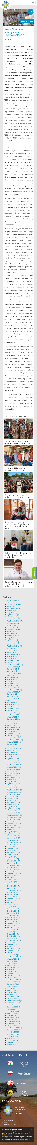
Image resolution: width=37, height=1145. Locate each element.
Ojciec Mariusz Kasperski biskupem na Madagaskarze (17, 496)
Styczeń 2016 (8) (13, 859)
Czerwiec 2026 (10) (14, 604)
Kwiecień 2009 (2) (13, 1011)
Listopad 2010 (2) (13, 978)
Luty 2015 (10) (12, 882)
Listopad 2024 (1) (13, 644)
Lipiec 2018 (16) (12, 796)
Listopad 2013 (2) (13, 913)
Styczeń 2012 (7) (13, 951)
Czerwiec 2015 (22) (14, 873)
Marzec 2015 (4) (13, 880)
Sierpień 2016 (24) (13, 844)
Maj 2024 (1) (11, 652)
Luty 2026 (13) (12, 613)
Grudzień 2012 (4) (13, 936)
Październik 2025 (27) (15, 621)
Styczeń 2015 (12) (13, 884)
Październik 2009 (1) (14, 1001)
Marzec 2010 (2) (13, 990)
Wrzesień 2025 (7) (13, 623)
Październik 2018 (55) (14, 790)
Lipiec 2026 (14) (12, 602)
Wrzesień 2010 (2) (13, 982)
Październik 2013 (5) (14, 915)
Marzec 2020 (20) (13, 754)
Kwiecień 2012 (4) (13, 949)
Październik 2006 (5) (14, 1028)
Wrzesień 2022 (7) (13, 692)
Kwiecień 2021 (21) (13, 727)
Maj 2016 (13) (11, 850)
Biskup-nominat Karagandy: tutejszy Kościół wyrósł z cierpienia (17, 555)
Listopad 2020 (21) (13, 738)
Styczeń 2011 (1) (12, 974)
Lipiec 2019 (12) (12, 771)
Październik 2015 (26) (14, 865)
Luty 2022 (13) (12, 706)
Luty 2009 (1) (11, 1015)
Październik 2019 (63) (14, 765)
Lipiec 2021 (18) (12, 721)
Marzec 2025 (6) (13, 635)
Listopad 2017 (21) (13, 813)
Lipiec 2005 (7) (12, 1040)
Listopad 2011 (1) (13, 955)
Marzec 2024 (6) (13, 656)
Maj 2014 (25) (12, 901)
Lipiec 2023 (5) (12, 671)
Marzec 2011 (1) (12, 969)
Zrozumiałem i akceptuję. (24, 1139)
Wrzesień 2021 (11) (13, 717)
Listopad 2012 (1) (13, 938)
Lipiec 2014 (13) (12, 896)
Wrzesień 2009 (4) (13, 1003)
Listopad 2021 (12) (13, 713)
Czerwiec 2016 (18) (14, 848)
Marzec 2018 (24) (13, 804)
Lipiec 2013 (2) (12, 921)
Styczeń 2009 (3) (13, 1017)
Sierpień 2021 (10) (13, 719)
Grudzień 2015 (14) (13, 861)
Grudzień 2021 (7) (13, 711)
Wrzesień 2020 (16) (14, 742)
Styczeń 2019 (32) (13, 784)
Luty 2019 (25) (12, 782)
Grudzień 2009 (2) (13, 996)
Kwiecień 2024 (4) (13, 654)
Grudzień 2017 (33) (14, 811)
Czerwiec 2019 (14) (14, 773)
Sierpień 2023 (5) (13, 669)
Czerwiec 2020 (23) (14, 748)
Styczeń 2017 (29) (13, 834)
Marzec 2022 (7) (13, 704)
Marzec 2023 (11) (13, 679)
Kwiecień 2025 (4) (13, 633)
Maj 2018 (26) (12, 800)
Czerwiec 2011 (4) (13, 963)
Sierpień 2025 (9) (13, 625)
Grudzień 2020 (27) (14, 736)
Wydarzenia (8, 39)
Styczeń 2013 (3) (13, 934)
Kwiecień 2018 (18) (13, 802)
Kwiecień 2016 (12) (13, 852)
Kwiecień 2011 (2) (13, 967)
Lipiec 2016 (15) (12, 846)
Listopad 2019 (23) (13, 763)
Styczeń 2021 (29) (13, 734)
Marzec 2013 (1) (12, 930)
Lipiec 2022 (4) (12, 696)
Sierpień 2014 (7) (13, 894)
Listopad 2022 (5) (13, 688)
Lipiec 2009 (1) (12, 1005)
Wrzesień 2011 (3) (13, 959)
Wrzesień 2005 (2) (13, 1038)
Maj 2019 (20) (12, 775)
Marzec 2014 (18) (13, 905)
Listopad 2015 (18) (13, 863)
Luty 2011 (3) (11, 971)
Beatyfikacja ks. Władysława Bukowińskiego (14, 32)
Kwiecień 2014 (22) (14, 903)
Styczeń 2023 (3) (13, 684)
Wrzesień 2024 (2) (13, 648)
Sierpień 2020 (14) (13, 744)
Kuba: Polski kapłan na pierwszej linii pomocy (14, 469)
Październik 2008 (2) (14, 1021)
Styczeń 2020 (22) (13, 759)
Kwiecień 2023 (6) (13, 677)
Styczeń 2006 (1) (13, 1034)
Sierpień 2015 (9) (13, 869)
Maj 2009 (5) (11, 1009)
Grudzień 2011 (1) (13, 953)
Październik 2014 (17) (14, 890)
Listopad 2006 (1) (13, 1026)
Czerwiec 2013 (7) (13, 923)
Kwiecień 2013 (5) (13, 928)
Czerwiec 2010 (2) (13, 986)
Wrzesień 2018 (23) (14, 792)
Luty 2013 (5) (11, 932)
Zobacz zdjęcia (27, 21)
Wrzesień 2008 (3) (13, 1024)
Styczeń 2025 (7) (13, 640)
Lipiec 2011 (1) (12, 961)
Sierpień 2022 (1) (13, 694)
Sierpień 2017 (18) (13, 819)
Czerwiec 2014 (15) (14, 898)
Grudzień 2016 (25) (14, 836)
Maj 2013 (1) (11, 926)
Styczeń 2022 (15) (13, 709)
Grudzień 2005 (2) (13, 1036)
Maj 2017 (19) (11, 825)
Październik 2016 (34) (14, 840)
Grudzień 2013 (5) (13, 911)
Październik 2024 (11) (14, 646)
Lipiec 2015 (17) (12, 871)
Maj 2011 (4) (11, 965)
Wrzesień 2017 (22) (14, 817)
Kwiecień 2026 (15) (14, 608)
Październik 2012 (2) (14, 940)
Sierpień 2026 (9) (13, 600)
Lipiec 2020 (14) (12, 746)
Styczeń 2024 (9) (13, 661)
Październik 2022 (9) (14, 690)
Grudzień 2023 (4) (13, 663)
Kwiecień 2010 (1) (13, 988)
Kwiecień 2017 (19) (13, 827)
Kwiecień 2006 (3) (13, 1032)
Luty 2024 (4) (12, 658)
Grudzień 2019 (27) (14, 761)
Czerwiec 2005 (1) (13, 1042)
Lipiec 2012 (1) (12, 942)
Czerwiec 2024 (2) (13, 650)
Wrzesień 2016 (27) (14, 842)
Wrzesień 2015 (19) (14, 867)
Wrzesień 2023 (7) (13, 667)
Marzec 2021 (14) (13, 729)
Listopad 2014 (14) (13, 888)
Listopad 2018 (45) (13, 788)
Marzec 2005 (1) (13, 1044)
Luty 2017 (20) (12, 832)
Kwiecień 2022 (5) (13, 702)
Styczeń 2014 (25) (13, 909)
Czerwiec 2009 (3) (13, 1007)
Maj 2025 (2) (11, 631)
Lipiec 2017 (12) (12, 821)
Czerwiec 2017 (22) (14, 823)
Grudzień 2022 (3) (13, 686)
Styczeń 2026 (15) (13, 615)
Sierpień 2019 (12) (13, 769)
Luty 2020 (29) (12, 757)
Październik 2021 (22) (14, 715)
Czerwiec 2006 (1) (13, 1030)
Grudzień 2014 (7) (13, 886)
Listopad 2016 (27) (13, 838)
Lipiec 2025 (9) (12, 627)
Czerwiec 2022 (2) (13, 698)
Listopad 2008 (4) (13, 1019)
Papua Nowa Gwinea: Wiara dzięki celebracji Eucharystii (17, 442)
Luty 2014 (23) (12, 907)
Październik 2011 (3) (14, 957)
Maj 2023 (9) (11, 675)
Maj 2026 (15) (11, 606)
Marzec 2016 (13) (13, 855)
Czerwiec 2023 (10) (14, 673)
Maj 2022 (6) (11, 700)
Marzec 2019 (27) (13, 779)
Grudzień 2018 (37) (14, 786)
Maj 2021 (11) (11, 725)
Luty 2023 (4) (11, 681)
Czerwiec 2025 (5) (13, 629)
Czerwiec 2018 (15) (14, 798)
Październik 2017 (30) (14, 815)
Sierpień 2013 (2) (13, 919)
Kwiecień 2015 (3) (13, 878)
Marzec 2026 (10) (13, 610)
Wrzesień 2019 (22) (14, 767)
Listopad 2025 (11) (13, 619)
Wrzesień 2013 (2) (13, 917)
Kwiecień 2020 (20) (14, 752)
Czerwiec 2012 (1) (13, 944)
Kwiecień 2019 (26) (14, 777)
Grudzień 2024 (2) (13, 642)
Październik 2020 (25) (15, 740)
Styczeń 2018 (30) (13, 809)
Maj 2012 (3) (11, 946)
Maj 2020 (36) (12, 750)
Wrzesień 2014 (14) (14, 892)
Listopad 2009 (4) (13, 999)
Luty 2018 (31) (12, 807)
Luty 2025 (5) (11, 638)
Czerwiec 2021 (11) (13, 723)
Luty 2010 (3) (11, 992)
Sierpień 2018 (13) (13, 794)
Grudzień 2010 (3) (13, 976)
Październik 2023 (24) (15, 665)
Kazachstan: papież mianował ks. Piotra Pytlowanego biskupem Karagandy (18, 584)
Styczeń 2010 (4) (13, 994)
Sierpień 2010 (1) (13, 984)
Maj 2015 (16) (11, 875)
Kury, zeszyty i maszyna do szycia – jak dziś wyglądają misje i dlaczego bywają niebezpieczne (16, 525)
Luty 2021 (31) (12, 732)
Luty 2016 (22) (12, 857)
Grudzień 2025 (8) (13, 617)
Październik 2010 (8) (14, 980)
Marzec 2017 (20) (13, 830)
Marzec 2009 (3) (13, 1013)
